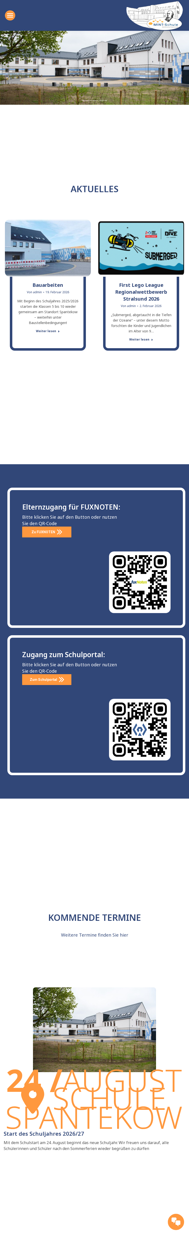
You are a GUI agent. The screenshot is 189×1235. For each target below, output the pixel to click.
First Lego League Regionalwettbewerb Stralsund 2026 (141, 292)
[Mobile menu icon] (10, 15)
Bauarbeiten (47, 285)
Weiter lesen (46, 331)
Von (34, 292)
